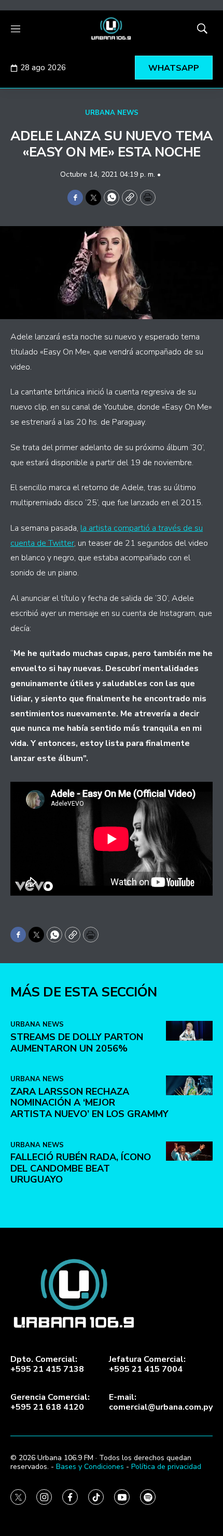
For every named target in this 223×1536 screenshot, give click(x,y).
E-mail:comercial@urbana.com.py (161, 1402)
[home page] (111, 29)
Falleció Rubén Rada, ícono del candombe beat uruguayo (80, 1168)
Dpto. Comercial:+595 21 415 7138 (47, 1364)
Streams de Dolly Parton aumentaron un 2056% (76, 1043)
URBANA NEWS (111, 112)
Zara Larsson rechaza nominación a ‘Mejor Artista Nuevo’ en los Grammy (89, 1102)
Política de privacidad (166, 1467)
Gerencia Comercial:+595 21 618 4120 (50, 1402)
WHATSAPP (173, 68)
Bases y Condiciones (90, 1467)
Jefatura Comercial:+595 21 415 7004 (147, 1364)
